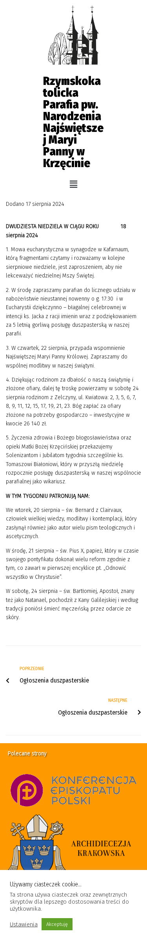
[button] (73, 184)
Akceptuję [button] (57, 924)
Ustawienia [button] (24, 924)
